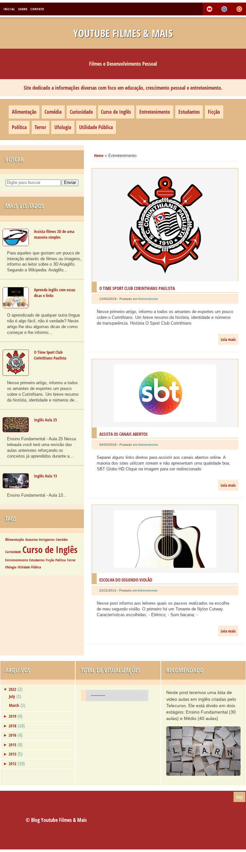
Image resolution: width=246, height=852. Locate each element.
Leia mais (228, 339)
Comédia (53, 111)
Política (19, 127)
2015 (12, 745)
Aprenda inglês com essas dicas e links (54, 292)
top (239, 796)
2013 (12, 754)
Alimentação (24, 111)
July (12, 696)
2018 (12, 726)
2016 (12, 735)
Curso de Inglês (116, 111)
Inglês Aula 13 (45, 476)
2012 (12, 763)
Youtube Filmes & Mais (123, 33)
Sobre (23, 9)
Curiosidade (81, 111)
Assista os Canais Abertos (123, 434)
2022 (12, 689)
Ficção (214, 111)
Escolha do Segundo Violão (125, 580)
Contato (37, 9)
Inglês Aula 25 (45, 420)
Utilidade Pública (96, 127)
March (14, 705)
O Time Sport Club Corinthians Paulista (50, 355)
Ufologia (62, 127)
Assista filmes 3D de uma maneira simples (54, 234)
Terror (40, 127)
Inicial (9, 9)
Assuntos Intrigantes (39, 539)
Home (98, 155)
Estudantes (189, 111)
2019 (12, 716)
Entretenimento (154, 111)
